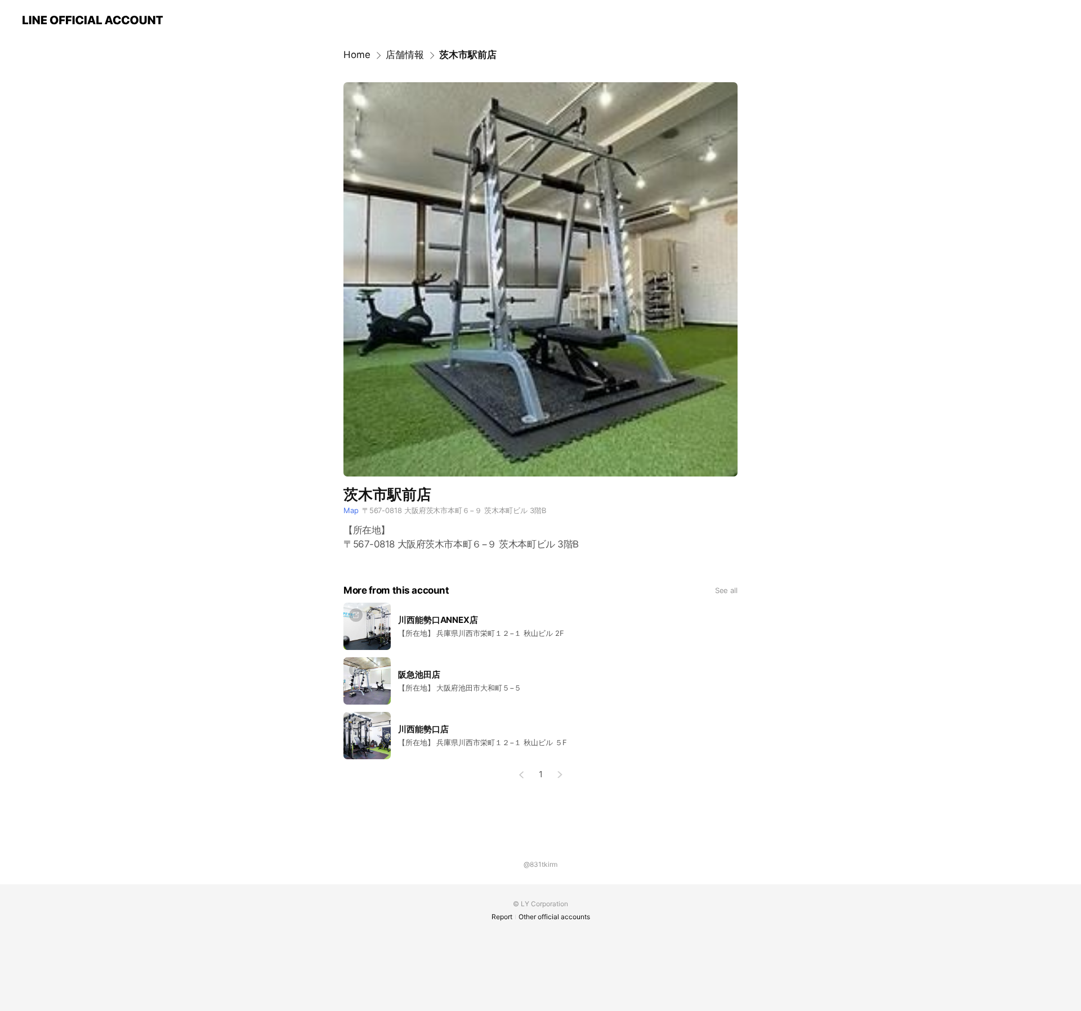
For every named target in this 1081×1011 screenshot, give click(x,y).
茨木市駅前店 (468, 54)
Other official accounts (554, 916)
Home (356, 54)
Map (351, 510)
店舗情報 (405, 54)
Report (502, 916)
